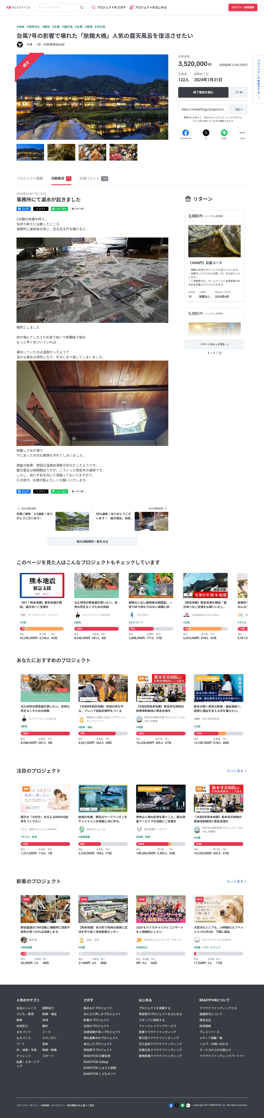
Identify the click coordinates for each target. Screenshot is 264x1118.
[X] (206, 132)
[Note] (242, 132)
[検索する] (82, 7)
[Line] (224, 132)
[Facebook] (185, 132)
